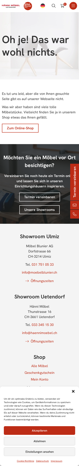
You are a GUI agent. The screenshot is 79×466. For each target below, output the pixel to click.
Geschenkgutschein (39, 373)
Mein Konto (39, 379)
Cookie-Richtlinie (25, 461)
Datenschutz (42, 461)
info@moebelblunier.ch (39, 272)
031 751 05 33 (43, 264)
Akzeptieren (39, 431)
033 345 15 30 (43, 324)
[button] (73, 391)
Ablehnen (40, 441)
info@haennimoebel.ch (39, 333)
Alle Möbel (39, 366)
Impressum (56, 461)
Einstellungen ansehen (40, 452)
